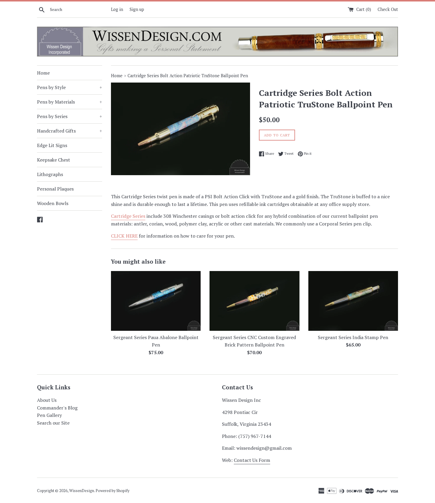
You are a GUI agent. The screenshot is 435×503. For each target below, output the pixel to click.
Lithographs (50, 174)
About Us (47, 400)
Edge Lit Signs (52, 145)
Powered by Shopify (112, 490)
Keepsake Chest (53, 160)
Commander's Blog (57, 407)
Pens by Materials (69, 102)
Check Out (388, 9)
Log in (117, 9)
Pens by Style (69, 87)
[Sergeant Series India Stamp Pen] (353, 301)
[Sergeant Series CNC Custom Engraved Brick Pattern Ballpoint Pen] (254, 301)
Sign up (137, 9)
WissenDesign (81, 490)
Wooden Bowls (52, 203)
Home (43, 73)
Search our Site (53, 423)
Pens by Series (69, 116)
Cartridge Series (128, 216)
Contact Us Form (252, 460)
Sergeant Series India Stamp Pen (353, 337)
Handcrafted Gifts (69, 131)
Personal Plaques (55, 189)
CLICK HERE (124, 236)
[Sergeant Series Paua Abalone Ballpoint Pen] (156, 301)
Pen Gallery (49, 415)
